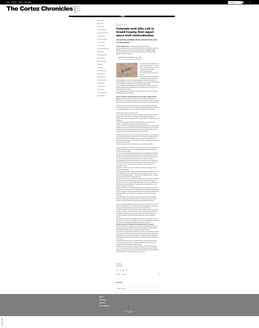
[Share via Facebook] (116, 270)
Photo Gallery (104, 305)
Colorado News (119, 265)
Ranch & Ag (118, 263)
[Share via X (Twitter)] (120, 270)
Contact (102, 302)
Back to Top (2, 322)
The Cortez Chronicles (40, 8)
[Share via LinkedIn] (123, 270)
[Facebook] (250, 2)
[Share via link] (126, 270)
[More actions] (159, 24)
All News (102, 300)
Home (101, 297)
